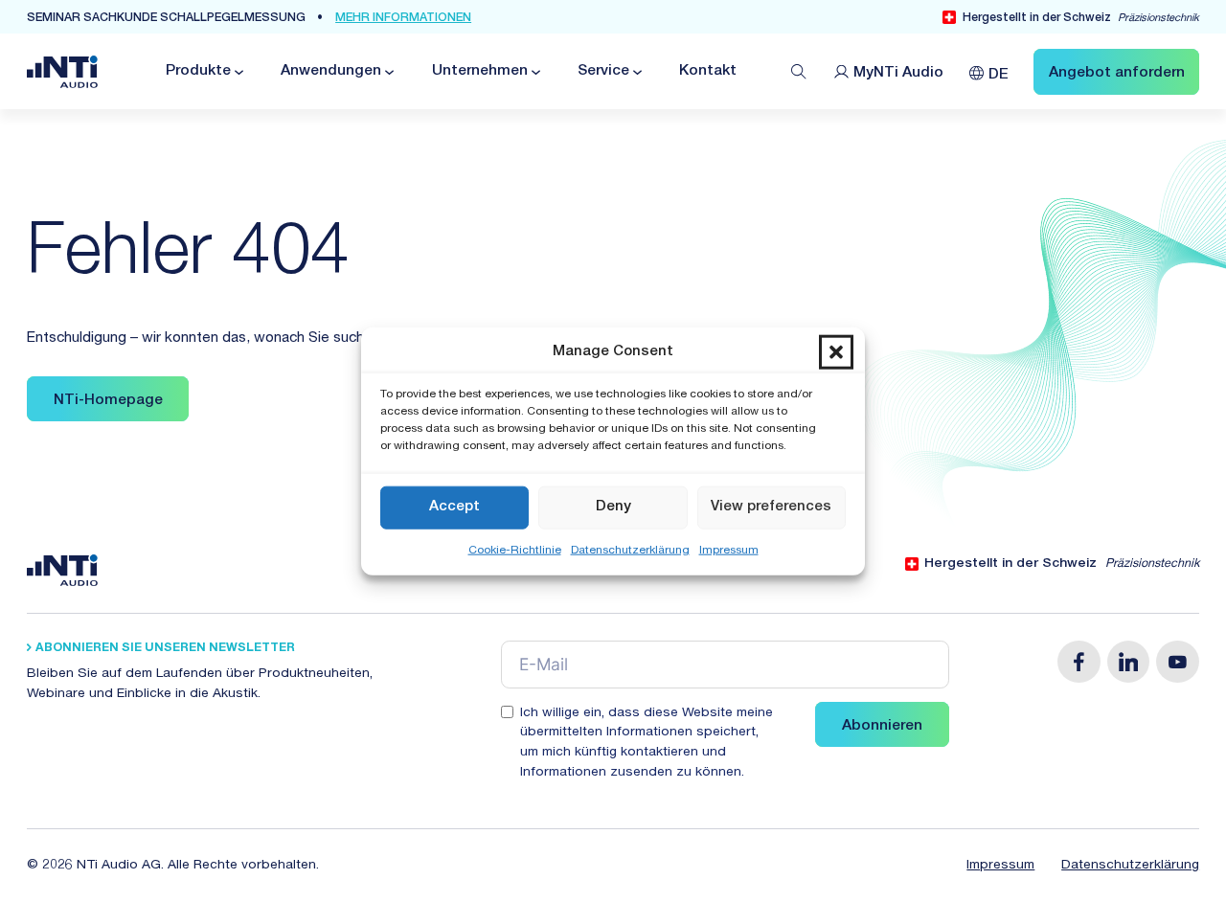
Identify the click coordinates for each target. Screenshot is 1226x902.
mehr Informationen (403, 18)
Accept (454, 507)
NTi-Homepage (108, 401)
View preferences (771, 507)
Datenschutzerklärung (630, 549)
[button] (836, 352)
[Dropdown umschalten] (237, 72)
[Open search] (799, 72)
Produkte (198, 71)
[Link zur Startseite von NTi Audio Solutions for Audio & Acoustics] (62, 72)
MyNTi (898, 73)
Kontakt (708, 71)
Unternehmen (480, 71)
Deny (613, 507)
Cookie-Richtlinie (514, 549)
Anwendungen (331, 71)
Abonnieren (882, 726)
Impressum (729, 549)
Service (603, 71)
